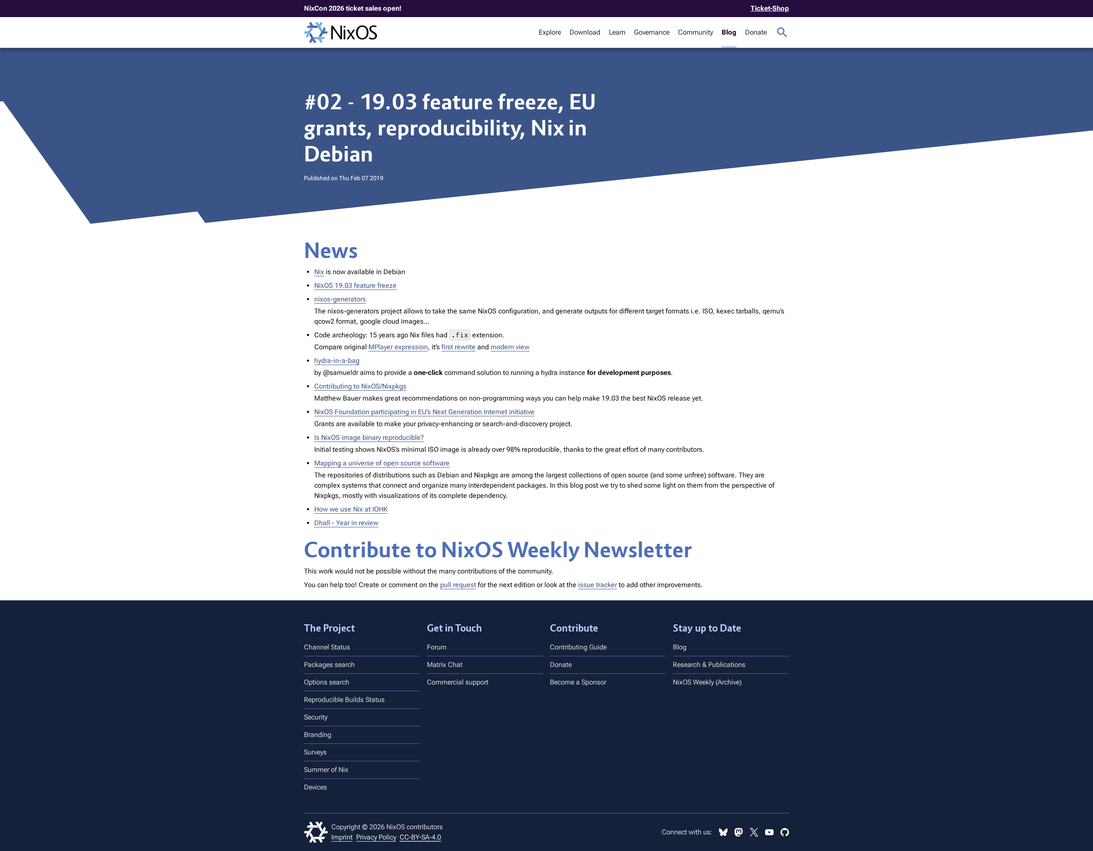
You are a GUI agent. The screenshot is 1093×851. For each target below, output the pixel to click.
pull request (458, 585)
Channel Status (327, 647)
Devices (315, 787)
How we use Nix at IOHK (351, 509)
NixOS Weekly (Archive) (707, 682)
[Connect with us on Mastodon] (738, 832)
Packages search (329, 665)
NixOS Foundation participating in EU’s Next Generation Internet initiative (424, 412)
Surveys (315, 752)
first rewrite (458, 347)
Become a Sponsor (578, 682)
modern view (510, 347)
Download (585, 32)
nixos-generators (340, 299)
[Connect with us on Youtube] (769, 832)
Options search (326, 682)
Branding (317, 735)
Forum (437, 647)
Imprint (342, 837)
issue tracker (597, 585)
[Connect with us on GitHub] (784, 832)
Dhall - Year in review (346, 523)
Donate (756, 32)
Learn (617, 32)
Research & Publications (709, 665)
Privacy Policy (376, 837)
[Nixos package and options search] (782, 32)
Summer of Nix (326, 770)
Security (315, 717)
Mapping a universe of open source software (382, 463)
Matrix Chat (444, 665)
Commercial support (457, 682)
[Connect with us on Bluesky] (723, 832)
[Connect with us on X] (754, 832)
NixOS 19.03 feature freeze (355, 285)
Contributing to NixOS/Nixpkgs (360, 386)
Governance (651, 32)
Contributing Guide (578, 647)
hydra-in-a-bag (336, 361)
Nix (319, 272)
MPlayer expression (398, 347)
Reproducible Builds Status (344, 700)
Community (695, 32)
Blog (729, 32)
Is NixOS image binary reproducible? (369, 437)
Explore (550, 32)
